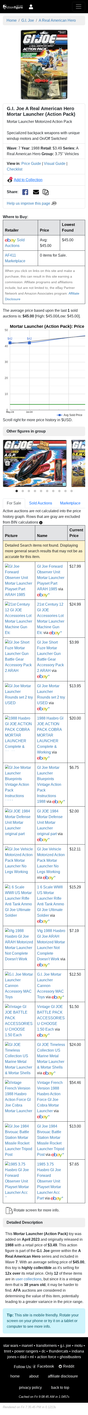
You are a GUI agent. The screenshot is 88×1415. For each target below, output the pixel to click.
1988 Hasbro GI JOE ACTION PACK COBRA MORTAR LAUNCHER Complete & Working (50, 735)
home (15, 1376)
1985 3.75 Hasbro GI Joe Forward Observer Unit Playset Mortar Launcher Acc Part (49, 1181)
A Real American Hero (57, 20)
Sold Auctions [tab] (40, 503)
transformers (46, 1346)
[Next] (80, 463)
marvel (27, 1346)
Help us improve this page (29, 203)
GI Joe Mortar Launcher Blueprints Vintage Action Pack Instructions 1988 (49, 784)
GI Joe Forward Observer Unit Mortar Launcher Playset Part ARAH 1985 (50, 577)
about (33, 1376)
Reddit (68, 1366)
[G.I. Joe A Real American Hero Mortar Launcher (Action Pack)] (44, 64)
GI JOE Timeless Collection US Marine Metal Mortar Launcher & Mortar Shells (51, 1056)
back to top (60, 1388)
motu (78, 1346)
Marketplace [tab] (70, 503)
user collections (28, 1279)
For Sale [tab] (14, 503)
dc (44, 1351)
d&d (23, 1357)
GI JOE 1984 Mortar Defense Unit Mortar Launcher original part (50, 822)
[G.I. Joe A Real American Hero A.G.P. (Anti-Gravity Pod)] (35, 463)
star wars (10, 1346)
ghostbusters (70, 1357)
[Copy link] (46, 192)
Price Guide (31, 164)
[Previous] (7, 463)
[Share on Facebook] (25, 192)
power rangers (26, 1351)
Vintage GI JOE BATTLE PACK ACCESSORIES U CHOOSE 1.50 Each (51, 1018)
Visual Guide (54, 164)
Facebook (45, 1366)
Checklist (14, 169)
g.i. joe (65, 1346)
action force (46, 1357)
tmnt (7, 1351)
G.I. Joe (27, 20)
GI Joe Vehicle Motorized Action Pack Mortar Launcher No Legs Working (51, 860)
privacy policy (30, 1388)
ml (32, 1357)
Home (12, 20)
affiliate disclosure (63, 1376)
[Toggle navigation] (78, 6)
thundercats (58, 1351)
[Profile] (31, 6)
